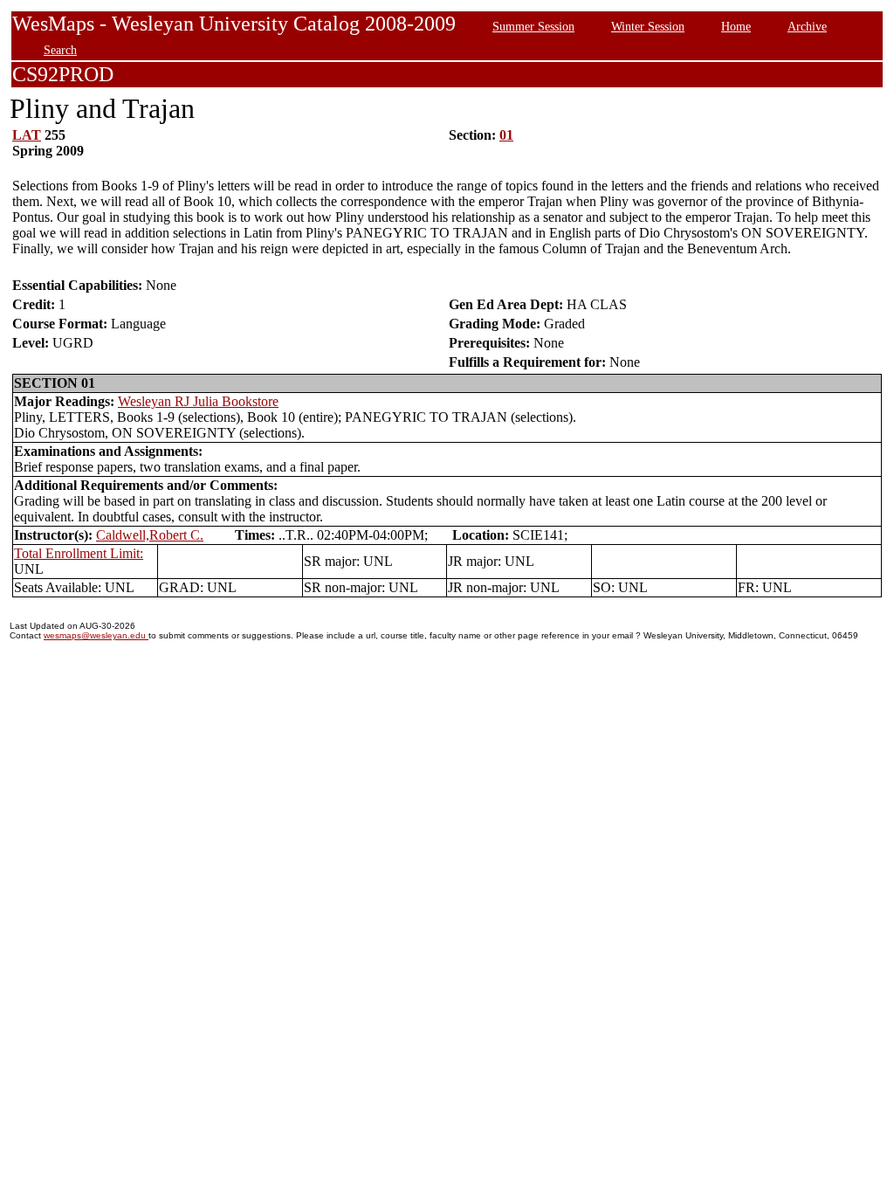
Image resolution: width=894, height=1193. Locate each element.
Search (60, 50)
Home (736, 26)
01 (506, 135)
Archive (807, 26)
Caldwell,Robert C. (149, 535)
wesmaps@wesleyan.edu (96, 635)
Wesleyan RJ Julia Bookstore (198, 401)
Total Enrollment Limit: (78, 553)
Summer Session (533, 26)
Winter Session (647, 26)
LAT (26, 135)
